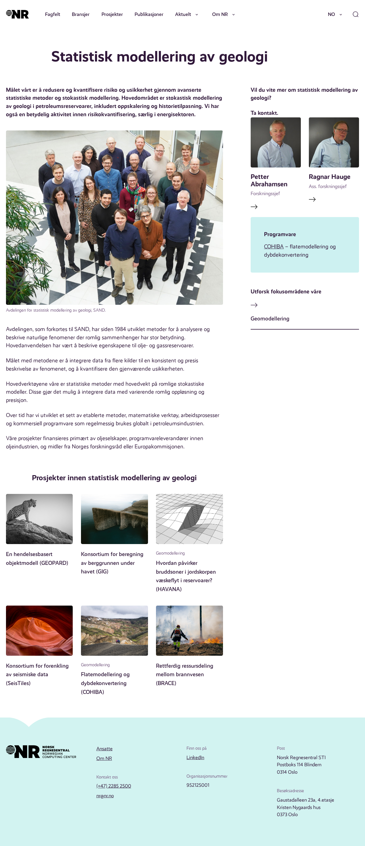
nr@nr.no (105, 795)
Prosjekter (112, 14)
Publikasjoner (149, 14)
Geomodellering (270, 318)
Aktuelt (183, 14)
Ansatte (104, 748)
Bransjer (81, 14)
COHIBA (274, 247)
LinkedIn (195, 757)
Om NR (220, 14)
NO (331, 14)
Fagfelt (52, 14)
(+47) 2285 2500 (113, 786)
